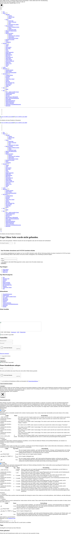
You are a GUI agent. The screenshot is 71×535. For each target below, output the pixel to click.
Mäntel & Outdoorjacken (11, 30)
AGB (18, 332)
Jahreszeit (5, 68)
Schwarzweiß (9, 84)
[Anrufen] (3, 113)
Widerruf (5, 301)
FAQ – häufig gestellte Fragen (12, 91)
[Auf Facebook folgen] (3, 109)
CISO (7, 46)
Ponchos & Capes (12, 29)
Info (4, 90)
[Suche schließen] (1, 519)
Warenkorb (5, 300)
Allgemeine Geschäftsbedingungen (13, 104)
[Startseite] (13, 116)
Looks (4, 67)
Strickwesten (11, 37)
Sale (4, 87)
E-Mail (2, 260)
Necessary (4, 410)
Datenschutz (23, 332)
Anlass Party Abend (10, 79)
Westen (10, 28)
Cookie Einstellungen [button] (4, 391)
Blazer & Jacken (9, 25)
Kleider (7, 32)
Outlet (7, 89)
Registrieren (3, 361)
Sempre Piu (8, 62)
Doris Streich (8, 47)
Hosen (7, 19)
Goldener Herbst (9, 75)
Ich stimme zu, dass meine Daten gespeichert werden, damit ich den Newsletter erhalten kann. (22, 262)
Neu (4, 11)
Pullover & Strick (9, 33)
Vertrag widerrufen (10, 103)
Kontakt (4, 306)
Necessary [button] (2, 409)
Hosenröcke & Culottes (13, 24)
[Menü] (1, 5)
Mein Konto (5, 299)
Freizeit (7, 80)
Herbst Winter (9, 71)
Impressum (8, 105)
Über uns (8, 95)
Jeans (9, 23)
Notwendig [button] (2, 462)
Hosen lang (10, 20)
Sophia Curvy (9, 63)
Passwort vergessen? (4, 353)
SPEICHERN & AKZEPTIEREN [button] (7, 517)
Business (7, 77)
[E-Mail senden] (3, 114)
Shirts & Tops (11, 17)
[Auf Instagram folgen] (3, 110)
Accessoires (8, 42)
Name (2, 258)
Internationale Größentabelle (12, 96)
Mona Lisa (8, 56)
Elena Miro (8, 48)
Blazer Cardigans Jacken (13, 27)
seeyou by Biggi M (10, 61)
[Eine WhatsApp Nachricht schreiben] (3, 111)
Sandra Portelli (9, 59)
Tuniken (10, 15)
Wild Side (8, 81)
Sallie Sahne (8, 58)
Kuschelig (8, 76)
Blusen (9, 18)
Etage (7, 49)
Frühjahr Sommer (9, 70)
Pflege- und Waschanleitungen (12, 98)
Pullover (10, 34)
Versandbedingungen (10, 93)
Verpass (7, 64)
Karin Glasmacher (10, 52)
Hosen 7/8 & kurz (12, 22)
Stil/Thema (5, 73)
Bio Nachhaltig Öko (10, 82)
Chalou (7, 44)
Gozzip (7, 51)
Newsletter (5, 297)
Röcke (7, 40)
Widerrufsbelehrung (10, 101)
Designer (5, 43)
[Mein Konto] (1, 8)
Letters (7, 86)
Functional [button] (2, 492)
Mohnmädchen (9, 54)
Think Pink (8, 85)
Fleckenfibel (8, 99)
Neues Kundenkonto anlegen (6, 383)
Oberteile (8, 14)
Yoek (7, 66)
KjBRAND (8, 53)
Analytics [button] (2, 443)
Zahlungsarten (9, 94)
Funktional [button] (2, 438)
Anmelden (3, 358)
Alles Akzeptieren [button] (14, 391)
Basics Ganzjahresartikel (11, 72)
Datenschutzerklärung (10, 100)
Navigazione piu (9, 57)
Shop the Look (6, 278)
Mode (4, 13)
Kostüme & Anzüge (10, 39)
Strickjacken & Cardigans (14, 35)
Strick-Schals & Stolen (13, 38)
